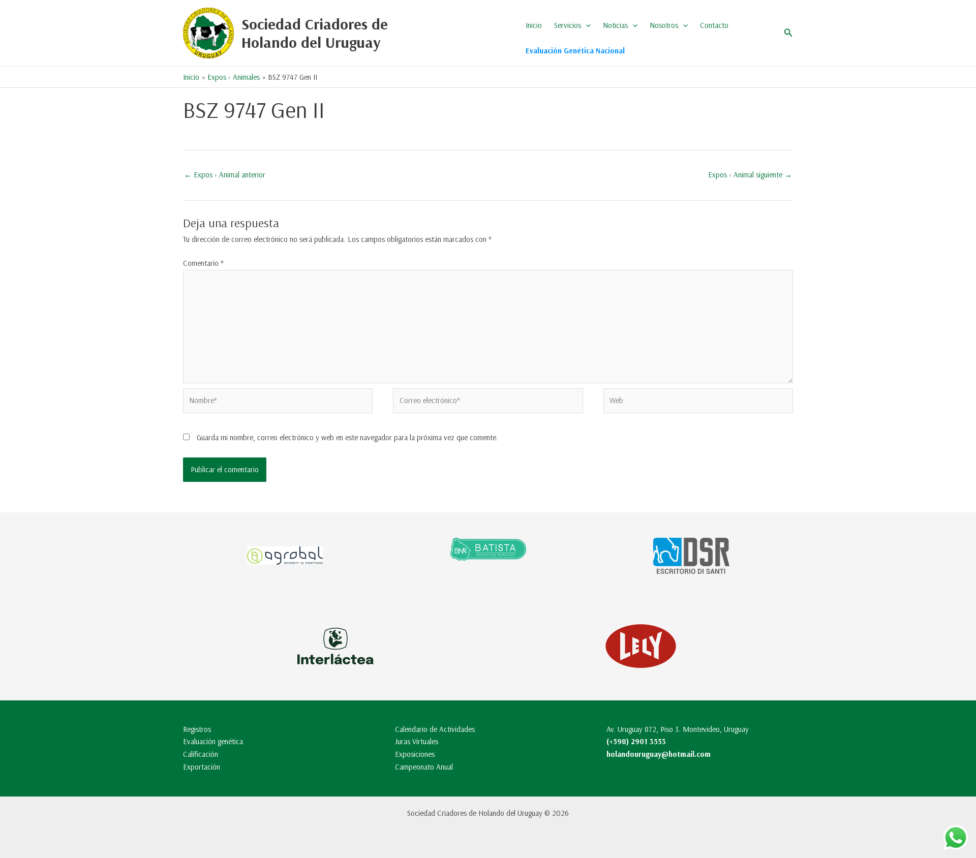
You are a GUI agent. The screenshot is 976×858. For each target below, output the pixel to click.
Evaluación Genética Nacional (575, 50)
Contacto (714, 25)
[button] (586, 25)
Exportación (201, 767)
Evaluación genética (213, 741)
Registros (197, 729)
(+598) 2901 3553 (636, 741)
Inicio (534, 25)
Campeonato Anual (424, 767)
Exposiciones (415, 754)
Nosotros (664, 25)
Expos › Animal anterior (224, 174)
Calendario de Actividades (435, 729)
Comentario (203, 263)
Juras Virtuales (416, 741)
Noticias (615, 25)
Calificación (200, 754)
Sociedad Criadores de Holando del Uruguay (314, 33)
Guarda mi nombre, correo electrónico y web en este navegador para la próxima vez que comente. (347, 437)
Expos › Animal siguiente (750, 174)
